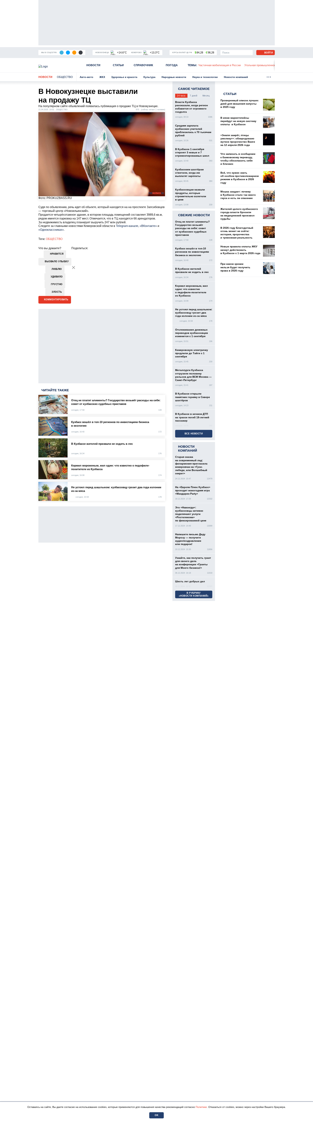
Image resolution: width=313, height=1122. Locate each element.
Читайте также (55, 390)
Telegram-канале (127, 225)
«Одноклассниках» (51, 229)
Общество (65, 76)
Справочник (143, 65)
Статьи (118, 65)
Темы (192, 65)
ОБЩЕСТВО (54, 238)
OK (156, 1115)
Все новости (194, 433)
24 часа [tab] (181, 95)
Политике (201, 1107)
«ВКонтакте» (148, 225)
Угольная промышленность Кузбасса (223, 65)
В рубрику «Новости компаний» (194, 594)
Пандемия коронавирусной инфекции (273, 65)
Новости (93, 65)
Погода (172, 65)
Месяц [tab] (206, 95)
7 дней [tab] (193, 95)
